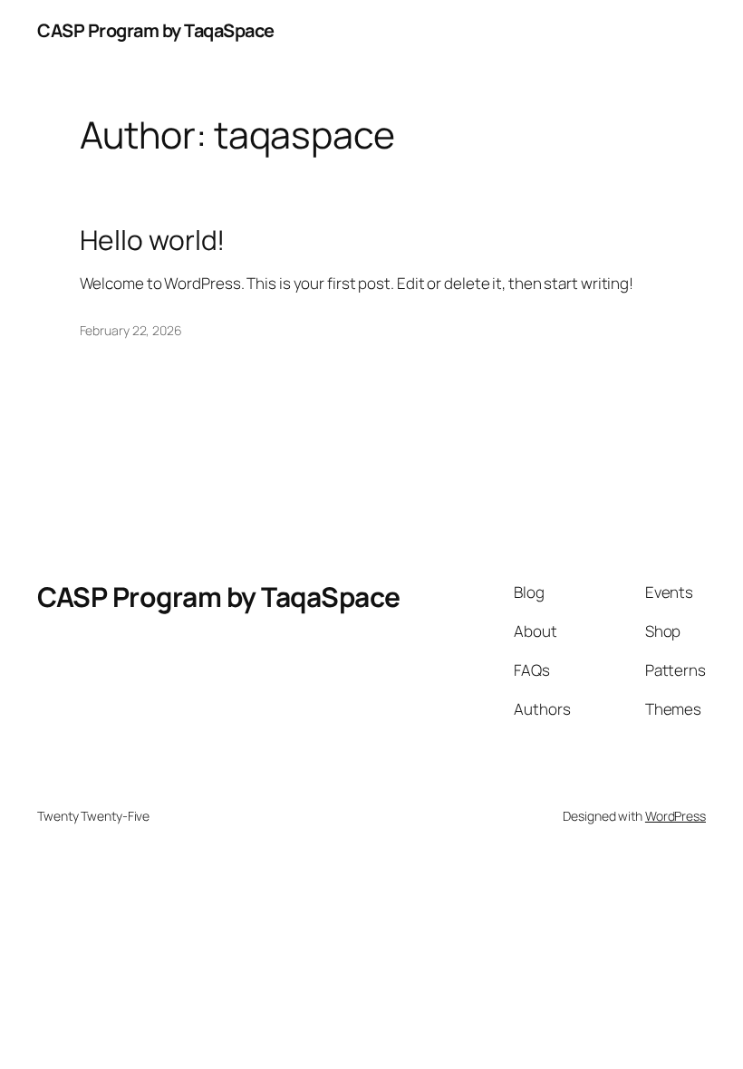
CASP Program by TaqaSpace (156, 30)
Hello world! (153, 240)
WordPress (675, 815)
